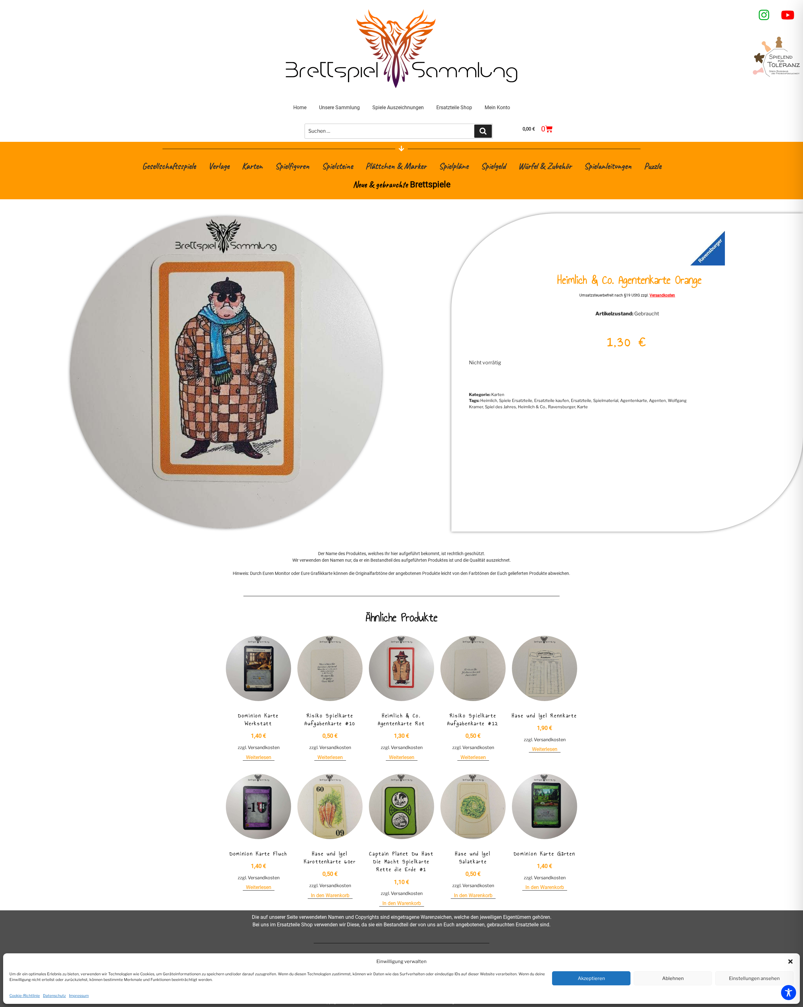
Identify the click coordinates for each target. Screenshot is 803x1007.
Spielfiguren (292, 165)
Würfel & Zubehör (545, 165)
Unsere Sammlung (339, 107)
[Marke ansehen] (707, 264)
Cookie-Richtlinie (24, 995)
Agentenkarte (633, 400)
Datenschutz (54, 995)
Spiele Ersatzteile (515, 400)
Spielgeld (493, 165)
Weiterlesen (258, 757)
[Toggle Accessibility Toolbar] (788, 992)
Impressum (79, 995)
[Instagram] (764, 15)
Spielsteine (337, 165)
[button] (790, 961)
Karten (252, 165)
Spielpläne (453, 165)
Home (299, 107)
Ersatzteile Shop (454, 107)
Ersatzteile (581, 400)
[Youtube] (788, 15)
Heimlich (488, 400)
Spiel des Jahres (500, 406)
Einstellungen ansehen (754, 978)
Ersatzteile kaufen (551, 400)
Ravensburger (561, 406)
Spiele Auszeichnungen (398, 107)
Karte (582, 406)
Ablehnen (673, 978)
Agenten (657, 400)
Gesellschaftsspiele (169, 165)
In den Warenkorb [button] (330, 895)
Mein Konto (497, 107)
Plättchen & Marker (395, 165)
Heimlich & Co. (532, 406)
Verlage (218, 165)
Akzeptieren (591, 978)
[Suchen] (483, 131)
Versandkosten (662, 295)
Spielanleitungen (607, 165)
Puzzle (652, 165)
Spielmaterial (605, 400)
